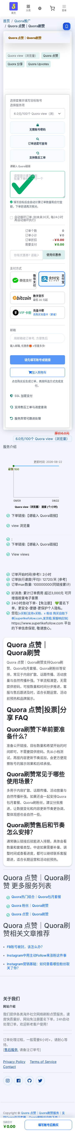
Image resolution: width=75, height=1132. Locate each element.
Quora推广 (22, 21)
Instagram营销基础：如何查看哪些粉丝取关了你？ (38, 966)
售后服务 (11, 1049)
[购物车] (52, 8)
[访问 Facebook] (18, 1080)
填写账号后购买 (48, 1125)
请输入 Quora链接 (20, 166)
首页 (6, 21)
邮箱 (13, 330)
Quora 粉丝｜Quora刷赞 (30, 905)
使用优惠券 (53, 254)
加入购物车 (39, 372)
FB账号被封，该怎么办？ (25, 947)
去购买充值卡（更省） (45, 314)
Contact (9, 1066)
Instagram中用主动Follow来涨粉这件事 (36, 955)
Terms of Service (43, 1061)
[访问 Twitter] (40, 1080)
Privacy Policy (14, 1061)
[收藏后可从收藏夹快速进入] (66, 26)
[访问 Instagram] (7, 1080)
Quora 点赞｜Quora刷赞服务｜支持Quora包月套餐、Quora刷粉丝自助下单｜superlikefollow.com (34, 1117)
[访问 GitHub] (29, 1080)
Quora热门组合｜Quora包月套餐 (36, 897)
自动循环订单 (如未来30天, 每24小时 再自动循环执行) (38, 218)
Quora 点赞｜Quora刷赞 (30, 914)
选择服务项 (17, 105)
